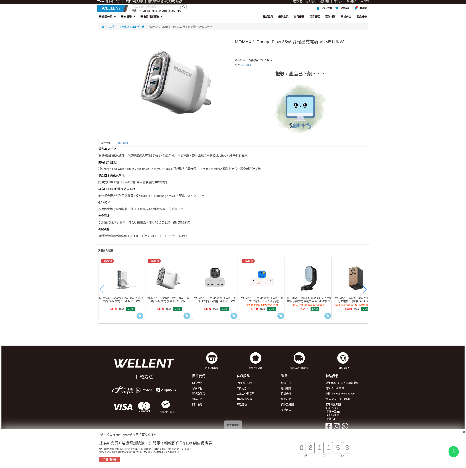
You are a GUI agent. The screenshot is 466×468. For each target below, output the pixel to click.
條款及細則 (287, 404)
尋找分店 (346, 16)
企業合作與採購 (245, 393)
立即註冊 (109, 459)
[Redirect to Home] (102, 26)
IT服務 (127, 16)
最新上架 (283, 16)
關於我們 (297, 1)
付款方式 (311, 1)
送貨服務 (324, 1)
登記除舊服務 (244, 399)
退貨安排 (286, 393)
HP (139, 11)
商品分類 (106, 16)
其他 (111, 26)
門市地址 (338, 1)
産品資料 (106, 142)
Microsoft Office (159, 11)
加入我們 (197, 399)
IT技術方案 (243, 388)
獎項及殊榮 (198, 393)
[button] (102, 289)
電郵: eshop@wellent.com (340, 393)
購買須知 (123, 142)
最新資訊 (268, 16)
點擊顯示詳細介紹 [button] (259, 60)
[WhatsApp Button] (454, 451)
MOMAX (246, 65)
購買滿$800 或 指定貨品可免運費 (165, 1)
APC (179, 11)
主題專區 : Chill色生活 (131, 26)
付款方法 (286, 382)
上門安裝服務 (244, 382)
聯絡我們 (352, 1)
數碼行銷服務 (151, 16)
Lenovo (146, 11)
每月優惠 (299, 16)
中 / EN (365, 1)
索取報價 (330, 16)
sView (172, 11)
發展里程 (197, 388)
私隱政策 (286, 409)
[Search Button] (183, 6)
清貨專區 (315, 16)
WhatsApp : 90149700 (338, 399)
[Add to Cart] (140, 316)
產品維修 (362, 16)
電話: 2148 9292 (334, 388)
